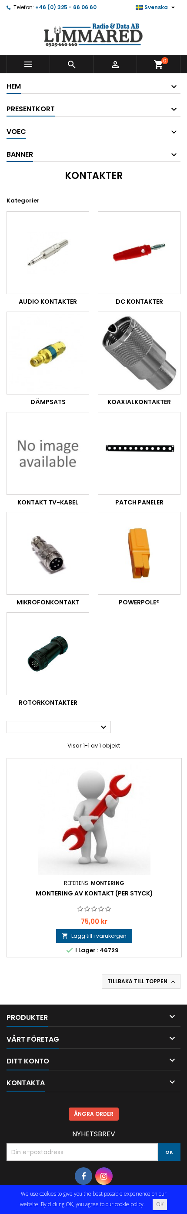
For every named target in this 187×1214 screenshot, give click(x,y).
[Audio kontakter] (48, 252)
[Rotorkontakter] (48, 653)
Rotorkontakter (48, 702)
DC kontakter (139, 301)
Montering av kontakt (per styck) (94, 893)
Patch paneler (139, 502)
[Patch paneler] (139, 453)
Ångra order (94, 1114)
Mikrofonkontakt (48, 602)
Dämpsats (48, 402)
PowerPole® (139, 602)
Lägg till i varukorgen (94, 936)
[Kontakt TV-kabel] (48, 453)
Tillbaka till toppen (142, 981)
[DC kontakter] (139, 252)
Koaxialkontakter (139, 402)
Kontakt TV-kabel (47, 502)
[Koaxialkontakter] (139, 353)
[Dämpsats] (48, 353)
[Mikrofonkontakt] (48, 553)
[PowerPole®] (139, 553)
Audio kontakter (48, 301)
